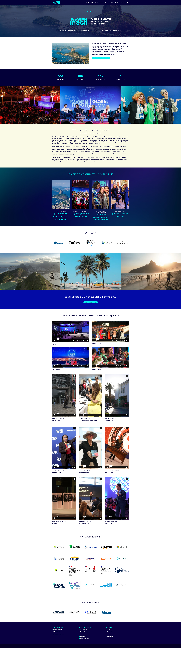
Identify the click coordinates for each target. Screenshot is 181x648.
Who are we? (56, 632)
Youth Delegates (84, 638)
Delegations (103, 2)
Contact (82, 632)
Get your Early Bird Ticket (101, 58)
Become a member (58, 634)
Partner (117, 2)
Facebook (109, 632)
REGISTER (123, 2)
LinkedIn (109, 629)
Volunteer (82, 636)
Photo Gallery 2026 (91, 302)
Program (93, 2)
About (88, 2)
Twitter (109, 634)
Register (82, 634)
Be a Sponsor (83, 629)
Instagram (110, 636)
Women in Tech (57, 629)
